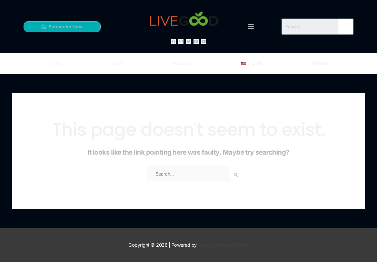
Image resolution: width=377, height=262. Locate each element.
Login (116, 63)
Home (54, 63)
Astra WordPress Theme (223, 245)
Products (180, 63)
